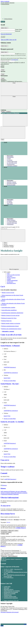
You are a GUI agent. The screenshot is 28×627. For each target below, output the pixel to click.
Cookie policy (7, 586)
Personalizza (4, 530)
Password (17, 31)
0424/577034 (7, 416)
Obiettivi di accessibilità (9, 593)
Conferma (8, 111)
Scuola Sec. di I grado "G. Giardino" (12, 421)
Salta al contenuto (5, 1)
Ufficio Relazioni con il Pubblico (12, 590)
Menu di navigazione (14, 269)
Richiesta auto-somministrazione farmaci (11, 328)
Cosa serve (9, 276)
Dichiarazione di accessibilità (11, 592)
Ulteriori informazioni (12, 280)
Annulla (3, 111)
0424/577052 (7, 454)
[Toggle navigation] (13, 132)
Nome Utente (18, 29)
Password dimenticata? (6, 34)
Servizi (5, 244)
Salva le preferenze (12, 556)
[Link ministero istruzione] (7, 2)
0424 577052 (9, 570)
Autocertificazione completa (8, 307)
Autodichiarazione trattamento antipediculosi (12, 312)
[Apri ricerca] (15, 120)
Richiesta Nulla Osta (6, 320)
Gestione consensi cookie (10, 596)
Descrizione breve (11, 283)
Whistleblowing (8, 595)
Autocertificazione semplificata (9, 310)
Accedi (2, 21)
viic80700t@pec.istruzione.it (11, 372)
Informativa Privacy (8, 589)
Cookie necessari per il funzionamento (10, 550)
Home (5, 242)
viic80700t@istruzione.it (10, 367)
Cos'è (8, 273)
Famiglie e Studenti (8, 245)
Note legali (6, 588)
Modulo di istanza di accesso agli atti (10, 315)
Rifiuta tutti (13, 530)
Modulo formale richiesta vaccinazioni (10, 323)
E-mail (17, 53)
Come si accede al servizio (13, 274)
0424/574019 (7, 378)
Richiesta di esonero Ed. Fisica (8, 318)
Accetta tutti (6, 532)
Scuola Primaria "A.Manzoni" (10, 345)
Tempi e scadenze (11, 277)
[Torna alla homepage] (14, 113)
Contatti (9, 279)
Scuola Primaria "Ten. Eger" (10, 384)
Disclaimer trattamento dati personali (10, 612)
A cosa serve (10, 281)
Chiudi (2, 69)
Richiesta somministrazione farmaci (10, 326)
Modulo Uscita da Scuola (8, 292)
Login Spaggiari (14, 59)
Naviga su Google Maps (10, 380)
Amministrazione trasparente (11, 597)
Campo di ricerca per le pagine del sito (10, 227)
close (2, 139)
